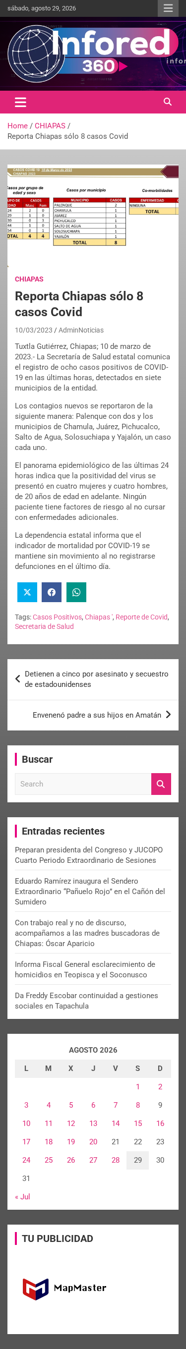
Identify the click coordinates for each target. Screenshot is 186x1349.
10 (26, 1123)
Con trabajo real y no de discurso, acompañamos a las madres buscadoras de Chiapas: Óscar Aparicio (87, 933)
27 (93, 1160)
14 (116, 1123)
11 (49, 1123)
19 (71, 1141)
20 (93, 1141)
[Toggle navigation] (20, 102)
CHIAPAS (29, 279)
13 (93, 1123)
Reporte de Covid (142, 617)
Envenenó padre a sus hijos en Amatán (97, 715)
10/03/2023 (34, 330)
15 (138, 1123)
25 (49, 1160)
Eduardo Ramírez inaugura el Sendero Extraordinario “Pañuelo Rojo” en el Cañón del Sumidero (90, 891)
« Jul (22, 1196)
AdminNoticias (81, 330)
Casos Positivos (57, 617)
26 (71, 1160)
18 (49, 1141)
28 (116, 1160)
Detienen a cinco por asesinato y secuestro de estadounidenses (97, 679)
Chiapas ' (99, 617)
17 (26, 1141)
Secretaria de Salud (44, 626)
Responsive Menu (168, 8)
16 (160, 1123)
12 (71, 1123)
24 (26, 1160)
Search (161, 784)
